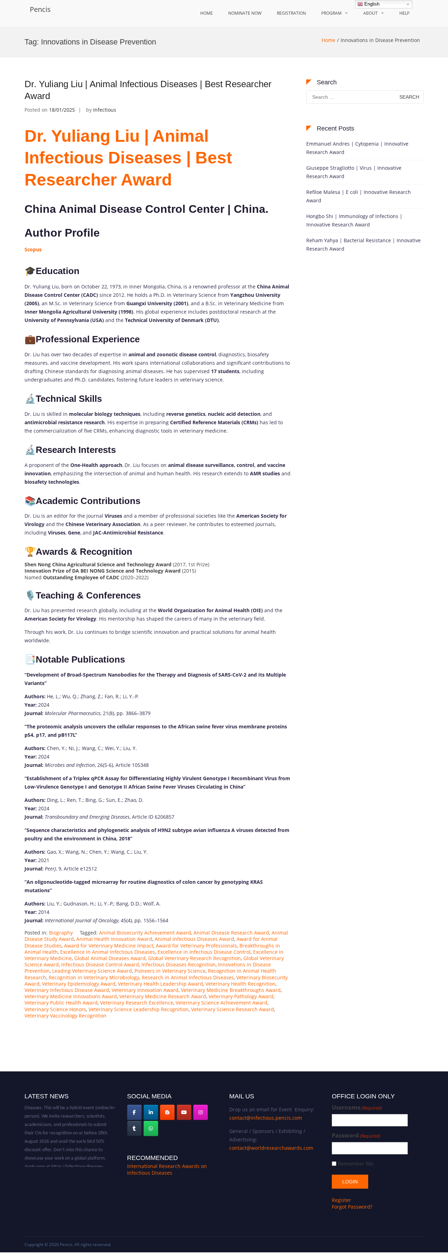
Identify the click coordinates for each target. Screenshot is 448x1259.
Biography (61, 932)
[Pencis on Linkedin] (151, 1112)
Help (404, 13)
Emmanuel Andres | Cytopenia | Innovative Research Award (357, 147)
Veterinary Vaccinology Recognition (65, 1015)
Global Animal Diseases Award (110, 958)
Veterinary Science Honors (55, 1009)
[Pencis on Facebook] (134, 1112)
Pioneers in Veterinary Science (169, 970)
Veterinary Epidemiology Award (78, 983)
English (371, 4)
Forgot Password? (352, 1206)
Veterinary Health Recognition (240, 983)
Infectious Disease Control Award (100, 964)
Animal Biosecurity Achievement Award (145, 932)
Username (357, 1107)
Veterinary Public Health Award (61, 1002)
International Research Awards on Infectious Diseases (167, 1169)
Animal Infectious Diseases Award (194, 939)
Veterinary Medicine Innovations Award (70, 996)
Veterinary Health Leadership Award (160, 983)
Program (331, 13)
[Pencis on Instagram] (200, 1112)
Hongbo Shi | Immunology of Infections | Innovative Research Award (354, 220)
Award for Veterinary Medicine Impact (108, 945)
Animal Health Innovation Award (114, 939)
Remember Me (355, 1163)
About (370, 13)
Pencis (40, 9)
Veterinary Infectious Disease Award (66, 990)
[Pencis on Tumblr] (134, 1128)
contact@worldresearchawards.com (271, 1148)
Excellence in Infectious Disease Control (204, 952)
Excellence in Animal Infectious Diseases (107, 952)
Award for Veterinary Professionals (196, 945)
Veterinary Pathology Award (241, 996)
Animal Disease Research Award (231, 932)
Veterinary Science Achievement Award (221, 1002)
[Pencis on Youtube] (184, 1112)
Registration (291, 13)
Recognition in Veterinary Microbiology (94, 977)
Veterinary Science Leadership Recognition (139, 1009)
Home (206, 13)
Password (356, 1135)
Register (341, 1200)
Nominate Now (244, 13)
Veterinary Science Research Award (232, 1009)
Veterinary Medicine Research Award (162, 996)
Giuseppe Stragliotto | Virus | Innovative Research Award (353, 172)
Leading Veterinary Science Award (92, 970)
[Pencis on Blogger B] (167, 1112)
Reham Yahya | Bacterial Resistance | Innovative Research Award (363, 244)
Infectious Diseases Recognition (178, 964)
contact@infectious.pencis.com (265, 1117)
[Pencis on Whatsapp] (151, 1128)
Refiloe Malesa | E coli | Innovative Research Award (358, 196)
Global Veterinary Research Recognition (194, 958)
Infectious (104, 109)
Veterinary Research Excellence (136, 1002)
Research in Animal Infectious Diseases (188, 977)
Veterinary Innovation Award (145, 990)
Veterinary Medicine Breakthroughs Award (231, 990)
